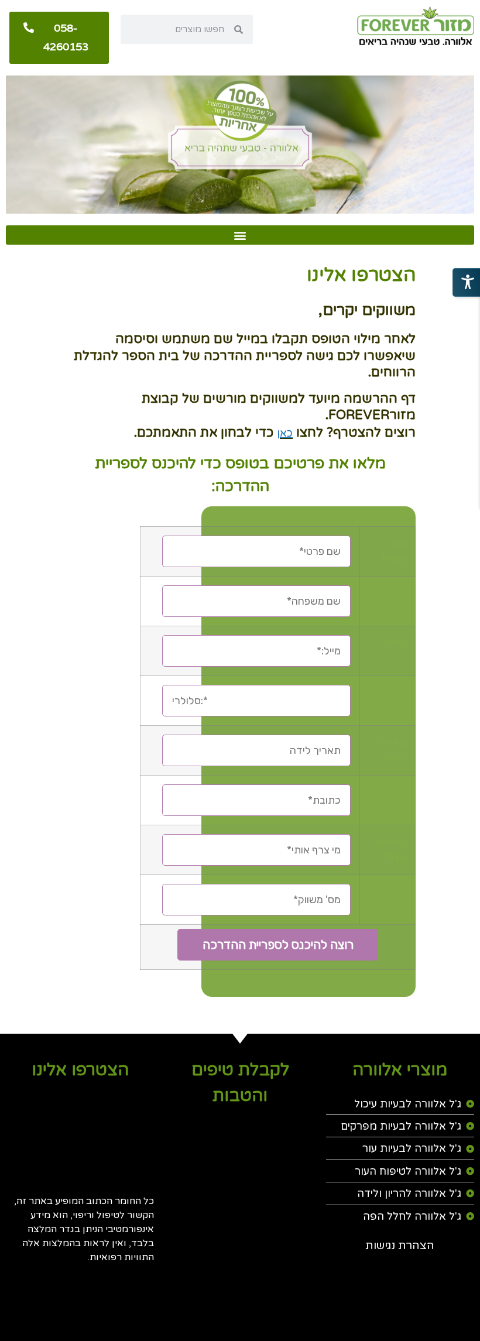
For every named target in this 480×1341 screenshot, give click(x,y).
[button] (240, 235)
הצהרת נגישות (399, 1245)
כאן (285, 433)
